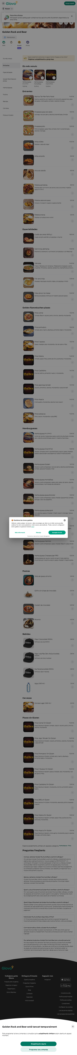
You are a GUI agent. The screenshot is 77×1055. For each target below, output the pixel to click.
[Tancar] (73, 1026)
